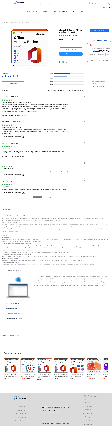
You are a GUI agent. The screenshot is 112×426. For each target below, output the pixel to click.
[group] (56, 370)
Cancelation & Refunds (22, 421)
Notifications (88, 424)
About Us (22, 406)
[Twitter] (91, 396)
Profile (88, 420)
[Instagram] (84, 396)
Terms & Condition (22, 414)
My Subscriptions (88, 413)
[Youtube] (95, 396)
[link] (68, 35)
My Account (87, 399)
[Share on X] (66, 62)
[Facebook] (88, 396)
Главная (7, 22)
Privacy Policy (22, 417)
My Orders (88, 402)
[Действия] (84, 97)
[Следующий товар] (106, 365)
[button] (109, 3)
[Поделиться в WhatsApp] (63, 62)
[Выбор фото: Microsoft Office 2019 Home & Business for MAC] (29, 68)
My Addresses (87, 406)
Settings (87, 417)
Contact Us (21, 410)
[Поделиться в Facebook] (60, 62)
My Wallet (88, 410)
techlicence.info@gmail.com (54, 412)
